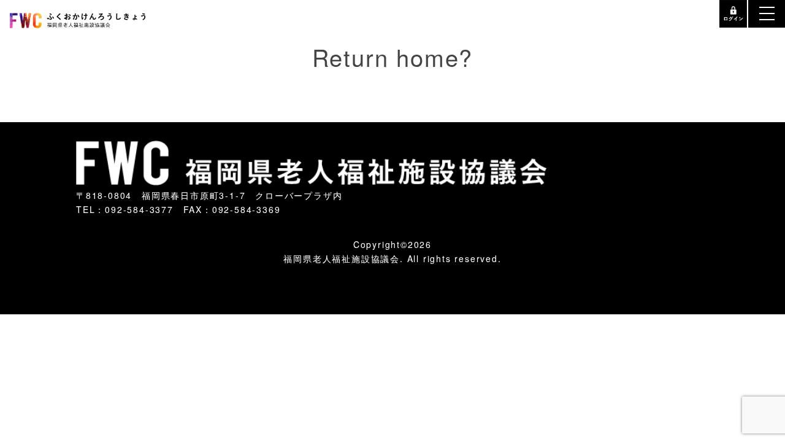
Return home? (393, 48)
